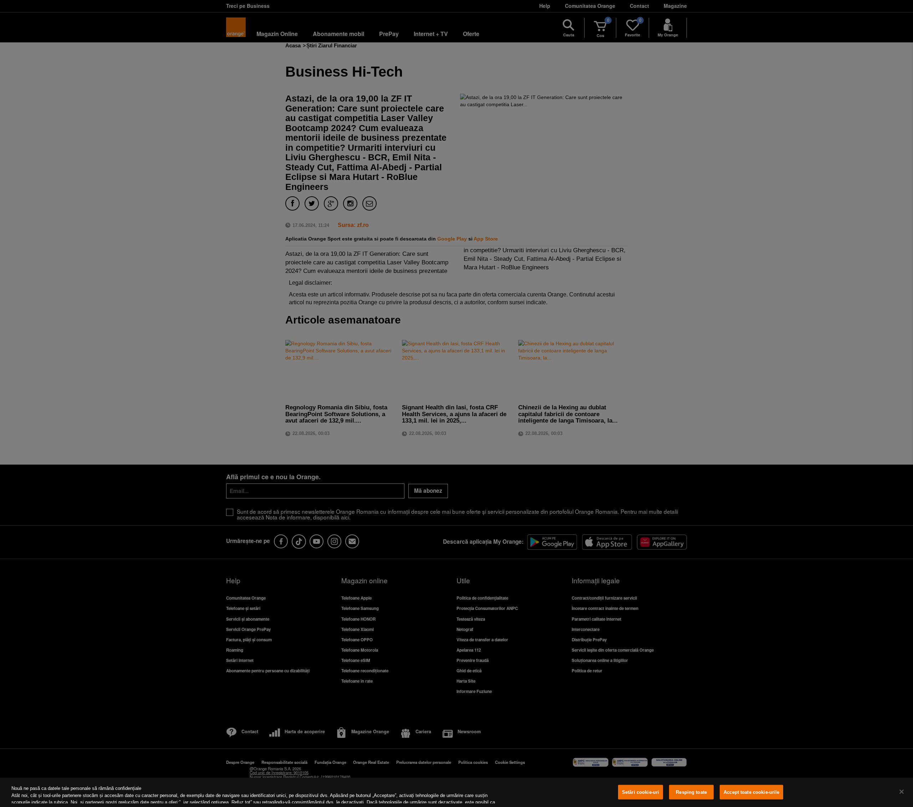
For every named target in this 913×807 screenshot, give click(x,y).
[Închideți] (901, 792)
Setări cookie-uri (640, 792)
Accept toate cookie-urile (751, 792)
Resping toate (691, 792)
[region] (456, 792)
